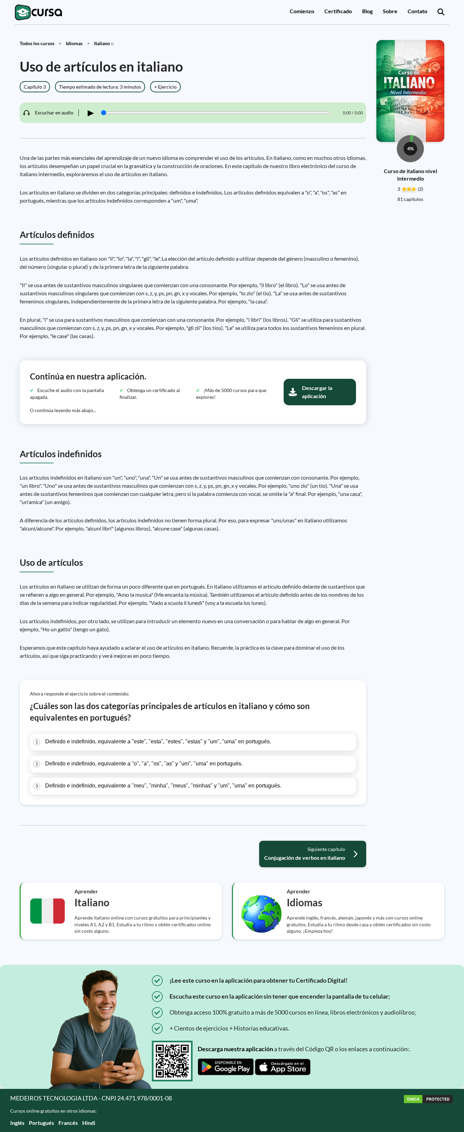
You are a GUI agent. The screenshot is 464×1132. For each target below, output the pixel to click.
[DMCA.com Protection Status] (428, 1110)
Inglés (17, 1122)
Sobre (390, 11)
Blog (367, 11)
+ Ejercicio (165, 87)
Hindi (88, 1122)
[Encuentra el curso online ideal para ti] (440, 12)
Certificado (338, 11)
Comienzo (302, 11)
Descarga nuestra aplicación (235, 1049)
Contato (417, 11)
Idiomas (74, 43)
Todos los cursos (37, 43)
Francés (68, 1122)
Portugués (41, 1122)
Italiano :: (104, 43)
